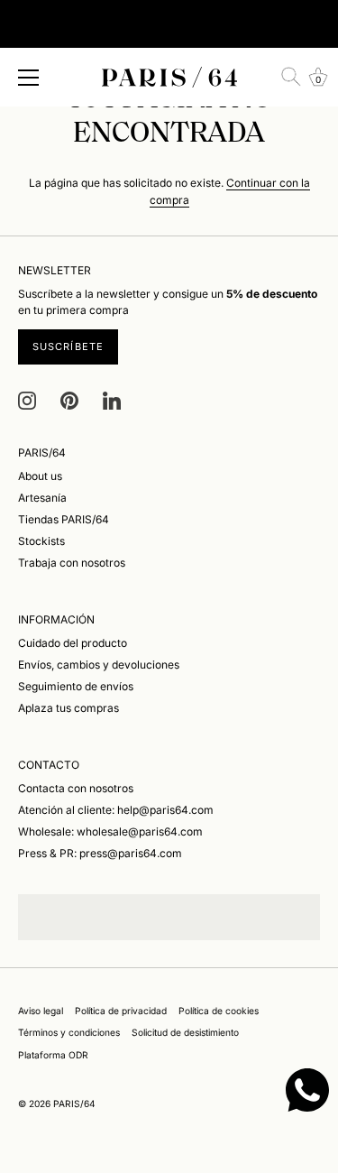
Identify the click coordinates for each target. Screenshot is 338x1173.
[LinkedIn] (112, 400)
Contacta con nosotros (75, 788)
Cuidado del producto (72, 643)
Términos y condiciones (69, 1032)
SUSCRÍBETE (68, 346)
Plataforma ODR (53, 1054)
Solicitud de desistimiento (185, 1032)
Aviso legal (40, 1010)
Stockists (41, 541)
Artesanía (42, 497)
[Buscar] (291, 77)
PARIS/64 (74, 1103)
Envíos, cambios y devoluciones (98, 664)
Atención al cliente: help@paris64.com (116, 810)
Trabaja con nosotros (71, 562)
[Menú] (29, 77)
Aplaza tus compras (68, 708)
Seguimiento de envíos (75, 686)
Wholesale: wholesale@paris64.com (110, 831)
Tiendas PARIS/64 (63, 519)
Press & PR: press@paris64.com (100, 853)
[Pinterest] (69, 400)
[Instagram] (27, 400)
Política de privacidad (121, 1010)
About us (40, 476)
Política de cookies (218, 1010)
